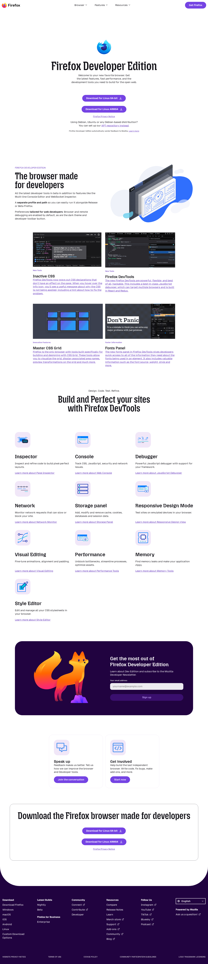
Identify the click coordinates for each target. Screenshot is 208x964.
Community (113, 934)
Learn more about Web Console (93, 473)
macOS (6, 914)
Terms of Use (54, 957)
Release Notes (114, 909)
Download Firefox (12, 904)
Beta (39, 909)
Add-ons (111, 929)
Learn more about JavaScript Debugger (158, 473)
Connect (77, 904)
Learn (109, 914)
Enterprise (43, 921)
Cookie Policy (91, 957)
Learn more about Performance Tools (97, 570)
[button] (81, 5)
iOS (4, 919)
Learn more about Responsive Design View (160, 522)
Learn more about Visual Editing (34, 570)
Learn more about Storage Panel (94, 522)
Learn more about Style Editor (33, 619)
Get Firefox (195, 5)
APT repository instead (115, 125)
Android (7, 924)
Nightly (41, 904)
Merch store (113, 919)
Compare (111, 904)
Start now (120, 779)
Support (111, 924)
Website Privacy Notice (14, 957)
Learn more (134, 131)
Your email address (118, 680)
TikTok (144, 914)
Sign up (146, 697)
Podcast (146, 924)
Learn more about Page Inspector (35, 473)
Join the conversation (71, 779)
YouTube (146, 909)
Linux (5, 929)
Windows (8, 909)
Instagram (147, 904)
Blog (109, 938)
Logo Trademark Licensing (192, 957)
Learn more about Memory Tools (154, 570)
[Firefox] (11, 5)
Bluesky (145, 919)
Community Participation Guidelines (138, 957)
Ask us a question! (186, 914)
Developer (78, 914)
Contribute (78, 909)
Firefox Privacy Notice (104, 116)
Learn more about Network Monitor (36, 522)
